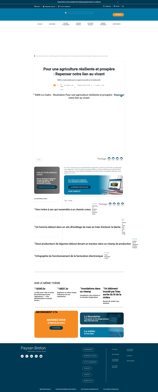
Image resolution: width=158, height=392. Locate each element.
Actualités (90, 24)
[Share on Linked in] (117, 158)
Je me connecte (74, 191)
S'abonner (118, 14)
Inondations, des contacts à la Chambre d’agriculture (90, 296)
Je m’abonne (56, 328)
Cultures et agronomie (115, 360)
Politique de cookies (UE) (110, 389)
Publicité (87, 368)
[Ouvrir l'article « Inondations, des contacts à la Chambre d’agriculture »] (90, 289)
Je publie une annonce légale (46, 187)
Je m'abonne (97, 2)
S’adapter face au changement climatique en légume (135, 244)
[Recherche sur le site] (123, 6)
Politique (78, 24)
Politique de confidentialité (89, 389)
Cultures (65, 24)
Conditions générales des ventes (66, 389)
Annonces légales (90, 356)
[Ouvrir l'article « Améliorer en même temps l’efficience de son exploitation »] (62, 288)
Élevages (40, 24)
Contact (87, 374)
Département (131, 361)
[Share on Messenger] (113, 158)
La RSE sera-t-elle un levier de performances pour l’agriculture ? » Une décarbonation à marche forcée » (44, 296)
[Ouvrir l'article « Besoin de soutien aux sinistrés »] (113, 292)
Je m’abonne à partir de (79, 187)
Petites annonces (90, 362)
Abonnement (88, 349)
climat (38, 159)
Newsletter (88, 381)
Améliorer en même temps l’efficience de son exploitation (66, 294)
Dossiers (103, 24)
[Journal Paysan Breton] (79, 14)
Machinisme (52, 24)
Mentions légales (45, 389)
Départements (116, 24)
